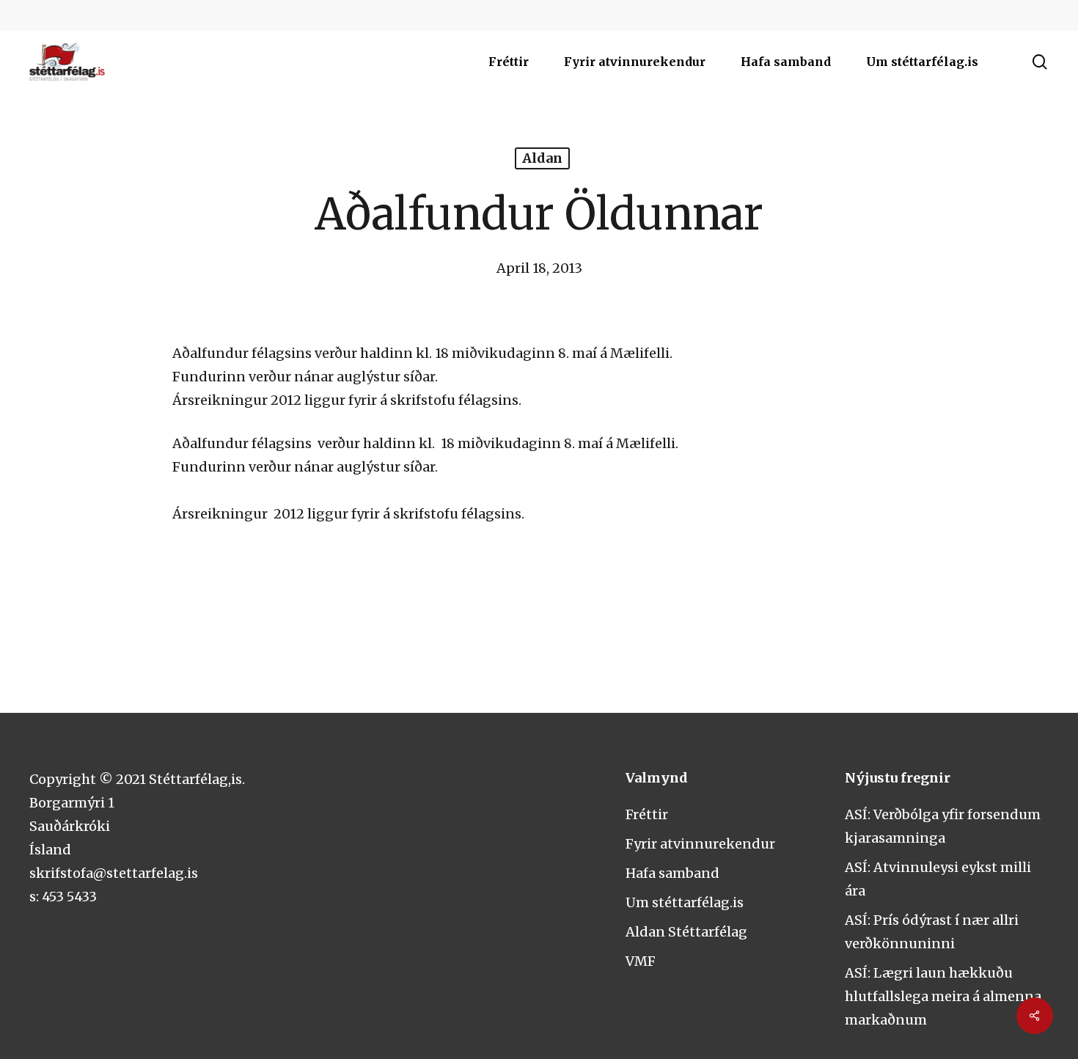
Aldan (542, 158)
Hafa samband (672, 873)
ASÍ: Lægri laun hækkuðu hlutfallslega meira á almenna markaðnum (943, 996)
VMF (641, 961)
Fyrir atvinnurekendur (700, 843)
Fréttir (647, 814)
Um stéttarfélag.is (685, 902)
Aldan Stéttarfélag (686, 931)
